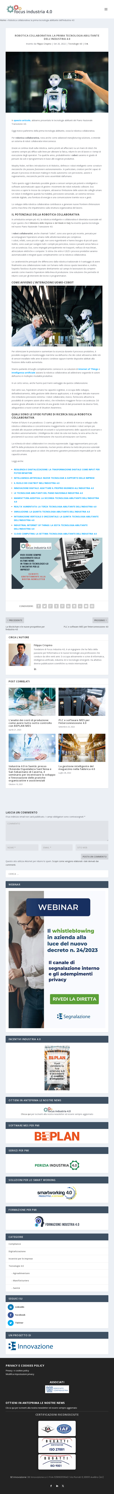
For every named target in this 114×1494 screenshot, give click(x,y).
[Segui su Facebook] (51, 1486)
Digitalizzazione (17, 1251)
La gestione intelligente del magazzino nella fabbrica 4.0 (76, 767)
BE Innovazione (18, 1477)
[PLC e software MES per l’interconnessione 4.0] (81, 702)
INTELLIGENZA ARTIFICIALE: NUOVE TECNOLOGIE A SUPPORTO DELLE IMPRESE (54, 478)
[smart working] (57, 1193)
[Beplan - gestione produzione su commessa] (57, 1136)
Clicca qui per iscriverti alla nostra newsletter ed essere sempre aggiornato (41, 1407)
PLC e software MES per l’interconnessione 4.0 (74, 721)
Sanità (16, 1288)
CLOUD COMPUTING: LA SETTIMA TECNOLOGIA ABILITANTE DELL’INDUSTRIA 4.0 (55, 533)
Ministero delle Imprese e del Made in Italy (50, 223)
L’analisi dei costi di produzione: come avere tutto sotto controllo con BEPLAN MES (30, 722)
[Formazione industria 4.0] (57, 1221)
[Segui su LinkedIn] (57, 1486)
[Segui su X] (63, 1486)
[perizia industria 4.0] (57, 1165)
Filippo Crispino (44, 43)
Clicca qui (26, 1114)
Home (3, 20)
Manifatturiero (21, 1280)
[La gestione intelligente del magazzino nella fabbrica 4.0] (81, 748)
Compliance (15, 1243)
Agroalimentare (21, 1273)
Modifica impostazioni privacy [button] (20, 1374)
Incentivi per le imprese (21, 1258)
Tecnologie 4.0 (75, 43)
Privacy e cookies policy (17, 1370)
